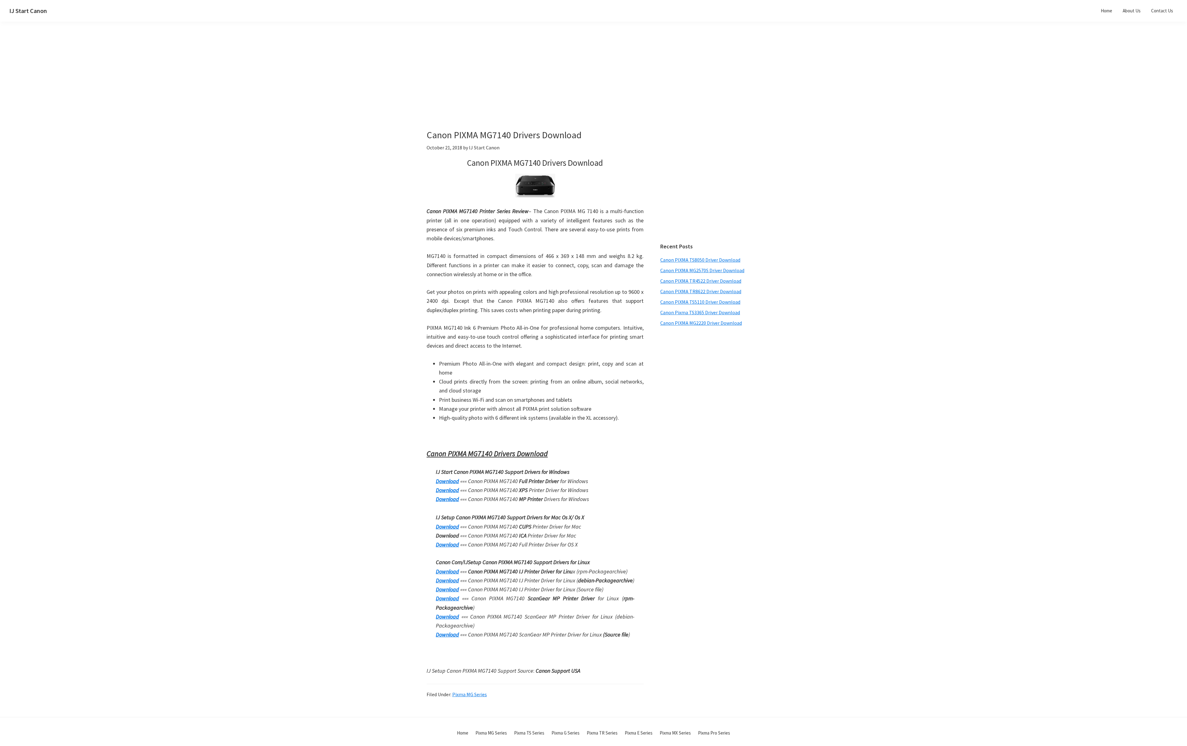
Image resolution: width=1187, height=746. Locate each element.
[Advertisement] (550, 86)
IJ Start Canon (28, 11)
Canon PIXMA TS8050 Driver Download (700, 260)
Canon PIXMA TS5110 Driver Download (700, 302)
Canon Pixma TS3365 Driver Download (700, 312)
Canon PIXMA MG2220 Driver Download (701, 323)
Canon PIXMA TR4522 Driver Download (700, 281)
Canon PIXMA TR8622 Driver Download (700, 291)
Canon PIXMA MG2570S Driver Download (702, 270)
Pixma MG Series (469, 694)
